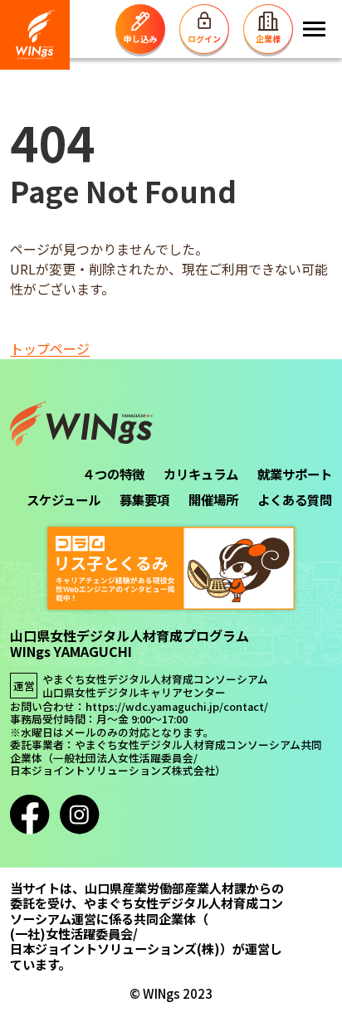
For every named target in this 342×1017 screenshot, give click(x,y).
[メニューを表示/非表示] (314, 29)
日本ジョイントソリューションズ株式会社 (112, 770)
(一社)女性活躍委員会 (71, 933)
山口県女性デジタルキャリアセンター (134, 692)
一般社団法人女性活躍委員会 (123, 758)
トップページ (50, 348)
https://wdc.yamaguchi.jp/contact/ (177, 706)
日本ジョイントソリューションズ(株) (115, 948)
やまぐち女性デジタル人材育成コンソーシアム (155, 679)
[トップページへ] (35, 35)
